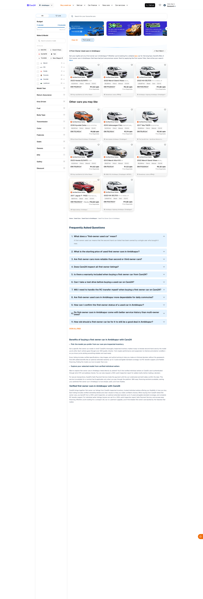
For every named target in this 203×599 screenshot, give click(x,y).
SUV (136, 56)
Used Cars (77, 218)
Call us (151, 5)
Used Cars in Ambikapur (89, 218)
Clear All (75, 40)
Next (167, 28)
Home (71, 218)
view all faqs (75, 328)
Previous (69, 28)
